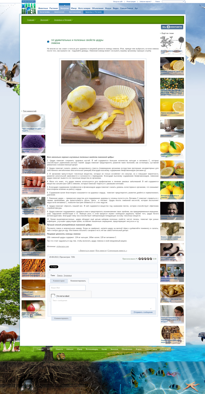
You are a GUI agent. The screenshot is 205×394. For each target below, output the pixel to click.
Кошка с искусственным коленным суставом (171, 238)
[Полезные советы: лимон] (172, 171)
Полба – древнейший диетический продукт (31, 274)
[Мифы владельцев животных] (172, 274)
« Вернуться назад (86, 251)
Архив (104, 349)
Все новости (101, 251)
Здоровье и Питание (93, 12)
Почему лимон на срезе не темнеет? (172, 73)
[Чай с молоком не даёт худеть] (33, 125)
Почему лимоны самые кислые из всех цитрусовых (170, 92)
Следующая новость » (117, 251)
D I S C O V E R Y (28, 1)
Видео (116, 8)
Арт (136, 8)
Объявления (97, 8)
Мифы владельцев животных (169, 279)
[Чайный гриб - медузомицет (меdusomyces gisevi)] (33, 290)
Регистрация (131, 1)
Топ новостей (29, 111)
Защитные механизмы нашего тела (170, 341)
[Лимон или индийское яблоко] (172, 109)
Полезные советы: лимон (171, 177)
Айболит (69, 349)
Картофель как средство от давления (171, 300)
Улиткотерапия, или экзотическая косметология (30, 211)
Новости (59, 349)
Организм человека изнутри (30, 150)
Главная (30, 20)
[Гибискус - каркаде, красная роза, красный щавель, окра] (33, 311)
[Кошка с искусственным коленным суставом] (172, 233)
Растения (54, 8)
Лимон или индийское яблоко (170, 114)
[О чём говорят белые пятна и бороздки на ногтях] (33, 187)
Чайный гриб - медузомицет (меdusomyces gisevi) (31, 294)
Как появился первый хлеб (33, 234)
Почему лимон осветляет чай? (171, 52)
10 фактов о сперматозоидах (29, 171)
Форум (108, 8)
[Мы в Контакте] (172, 29)
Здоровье (68, 275)
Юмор (74, 8)
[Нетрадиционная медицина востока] (172, 254)
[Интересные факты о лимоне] (172, 192)
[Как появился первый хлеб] (33, 228)
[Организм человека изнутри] (33, 145)
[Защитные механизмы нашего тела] (172, 336)
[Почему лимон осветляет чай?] (172, 47)
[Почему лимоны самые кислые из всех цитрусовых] (172, 88)
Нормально (145, 258)
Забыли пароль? (145, 1)
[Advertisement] (32, 67)
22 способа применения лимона (171, 155)
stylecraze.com (62, 246)
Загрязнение (59, 12)
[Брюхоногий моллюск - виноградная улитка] (33, 249)
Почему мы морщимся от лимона (171, 217)
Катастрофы (45, 12)
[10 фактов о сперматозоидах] (33, 166)
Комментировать (78, 281)
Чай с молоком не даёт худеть (31, 130)
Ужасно (139, 258)
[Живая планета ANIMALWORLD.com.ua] (28, 8)
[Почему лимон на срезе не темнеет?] (172, 67)
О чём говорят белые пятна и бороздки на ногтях (31, 191)
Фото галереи (84, 8)
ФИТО (49, 349)
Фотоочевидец (92, 349)
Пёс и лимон (166, 136)
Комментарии (58, 281)
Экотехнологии (75, 12)
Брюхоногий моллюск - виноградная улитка (32, 254)
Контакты (164, 349)
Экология (64, 8)
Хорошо (148, 258)
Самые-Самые (126, 8)
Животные (43, 8)
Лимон (59, 275)
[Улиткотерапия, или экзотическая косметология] (33, 207)
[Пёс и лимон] (172, 130)
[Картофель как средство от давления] (172, 295)
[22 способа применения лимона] (172, 150)
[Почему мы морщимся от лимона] (172, 212)
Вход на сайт (118, 1)
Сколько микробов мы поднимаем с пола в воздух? (170, 320)
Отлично (150, 258)
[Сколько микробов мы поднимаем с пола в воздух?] (172, 316)
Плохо (142, 258)
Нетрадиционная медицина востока (168, 259)
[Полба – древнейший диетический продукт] (33, 269)
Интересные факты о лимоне (170, 197)
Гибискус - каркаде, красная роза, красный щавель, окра (31, 315)
